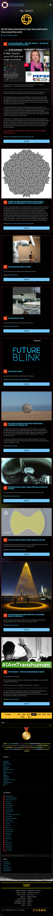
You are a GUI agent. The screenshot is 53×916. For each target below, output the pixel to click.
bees (4, 785)
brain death (7, 745)
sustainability (21, 380)
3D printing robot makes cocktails (19, 267)
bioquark (32, 744)
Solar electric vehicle (15, 371)
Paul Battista (8, 807)
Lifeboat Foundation (9, 910)
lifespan (34, 747)
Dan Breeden (8, 803)
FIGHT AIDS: (19, 899)
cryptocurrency (14, 745)
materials (15, 446)
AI (7, 744)
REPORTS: (29, 899)
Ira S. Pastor (9, 137)
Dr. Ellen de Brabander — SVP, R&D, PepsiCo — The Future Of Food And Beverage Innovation (28, 44)
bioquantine (27, 743)
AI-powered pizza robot (16, 318)
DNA (4, 765)
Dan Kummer (8, 816)
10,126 (28, 714)
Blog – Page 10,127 (26, 11)
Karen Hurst (8, 812)
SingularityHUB (7, 870)
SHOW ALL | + (5, 852)
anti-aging (15, 744)
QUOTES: (28, 905)
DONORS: (22, 897)
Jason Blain (8, 844)
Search (50, 725)
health (32, 137)
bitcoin (48, 744)
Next (29, 717)
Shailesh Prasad (10, 275)
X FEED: (18, 895)
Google (37, 745)
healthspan (45, 746)
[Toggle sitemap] (48, 5)
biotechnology (44, 744)
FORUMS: (23, 905)
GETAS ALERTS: (30, 893)
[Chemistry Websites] (26, 734)
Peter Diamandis (7, 764)
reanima (6, 749)
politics (49, 747)
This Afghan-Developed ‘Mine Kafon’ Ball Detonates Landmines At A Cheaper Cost (25, 424)
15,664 (22, 717)
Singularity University (8, 769)
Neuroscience (46, 747)
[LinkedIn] (39, 910)
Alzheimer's (10, 743)
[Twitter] (37, 910)
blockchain (4, 745)
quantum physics (31, 224)
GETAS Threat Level (26, 885)
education (22, 137)
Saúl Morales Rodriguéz (11, 798)
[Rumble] (45, 910)
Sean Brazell (8, 835)
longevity (39, 747)
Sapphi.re (23, 910)
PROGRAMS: (29, 901)
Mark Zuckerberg (7, 772)
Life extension (28, 747)
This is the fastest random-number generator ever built (26, 540)
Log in (4, 35)
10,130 (49, 714)
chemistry (18, 137)
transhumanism (16, 699)
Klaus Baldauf (8, 820)
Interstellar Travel (16, 747)
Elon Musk (5, 768)
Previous (8, 714)
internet (18, 550)
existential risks (23, 745)
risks (24, 749)
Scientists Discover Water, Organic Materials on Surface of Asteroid (28, 488)
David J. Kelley (9, 699)
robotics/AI (16, 275)
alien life (5, 775)
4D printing (6, 762)
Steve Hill (7, 837)
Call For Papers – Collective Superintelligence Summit (26, 672)
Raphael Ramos (9, 831)
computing (15, 224)
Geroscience (6, 862)
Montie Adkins (8, 846)
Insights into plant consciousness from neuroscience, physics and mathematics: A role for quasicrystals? (26, 202)
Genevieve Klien (9, 796)
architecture (6, 778)
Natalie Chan (8, 833)
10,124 (19, 714)
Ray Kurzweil (6, 767)
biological (14, 137)
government (29, 137)
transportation (26, 380)
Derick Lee (7, 825)
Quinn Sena (9, 550)
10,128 (39, 714)
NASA (43, 747)
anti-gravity (6, 776)
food (25, 137)
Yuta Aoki (7, 823)
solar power (16, 380)
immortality (9, 747)
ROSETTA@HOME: (17, 903)
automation (6, 784)
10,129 (44, 714)
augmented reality (7, 782)
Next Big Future (7, 867)
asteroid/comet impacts (9, 779)
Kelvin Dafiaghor (9, 811)
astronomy (5, 781)
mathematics (19, 224)
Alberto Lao (8, 827)
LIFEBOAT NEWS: (30, 891)
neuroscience (24, 224)
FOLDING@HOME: (18, 901)
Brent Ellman (9, 224)
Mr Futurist (6, 865)
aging (4, 744)
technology (39, 749)
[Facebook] (34, 910)
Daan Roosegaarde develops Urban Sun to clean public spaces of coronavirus (26, 615)
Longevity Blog (6, 863)
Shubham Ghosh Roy (10, 799)
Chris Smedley (8, 849)
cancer (11, 745)
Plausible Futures (7, 869)
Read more (26, 141)
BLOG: (28, 895)
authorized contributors (12, 35)
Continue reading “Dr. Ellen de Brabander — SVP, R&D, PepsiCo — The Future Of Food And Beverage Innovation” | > (24, 132)
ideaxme (4, 747)
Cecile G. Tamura (9, 822)
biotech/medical (15, 625)
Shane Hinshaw (9, 829)
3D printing (6, 761)
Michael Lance (8, 842)
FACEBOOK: (18, 891)
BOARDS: (29, 897)
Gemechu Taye (9, 809)
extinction (27, 745)
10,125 (24, 714)
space (19, 496)
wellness (26, 751)
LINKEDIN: (18, 893)
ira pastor (21, 747)
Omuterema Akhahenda (11, 818)
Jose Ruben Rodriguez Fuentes (12, 814)
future (31, 745)
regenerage (11, 749)
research (22, 749)
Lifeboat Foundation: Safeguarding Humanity (23, 5)
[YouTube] (42, 910)
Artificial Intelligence (21, 743)
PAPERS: (28, 903)
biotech (38, 744)
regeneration (17, 749)
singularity (27, 749)
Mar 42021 (5, 44)
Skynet (5, 771)
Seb (6, 840)
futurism (34, 745)
